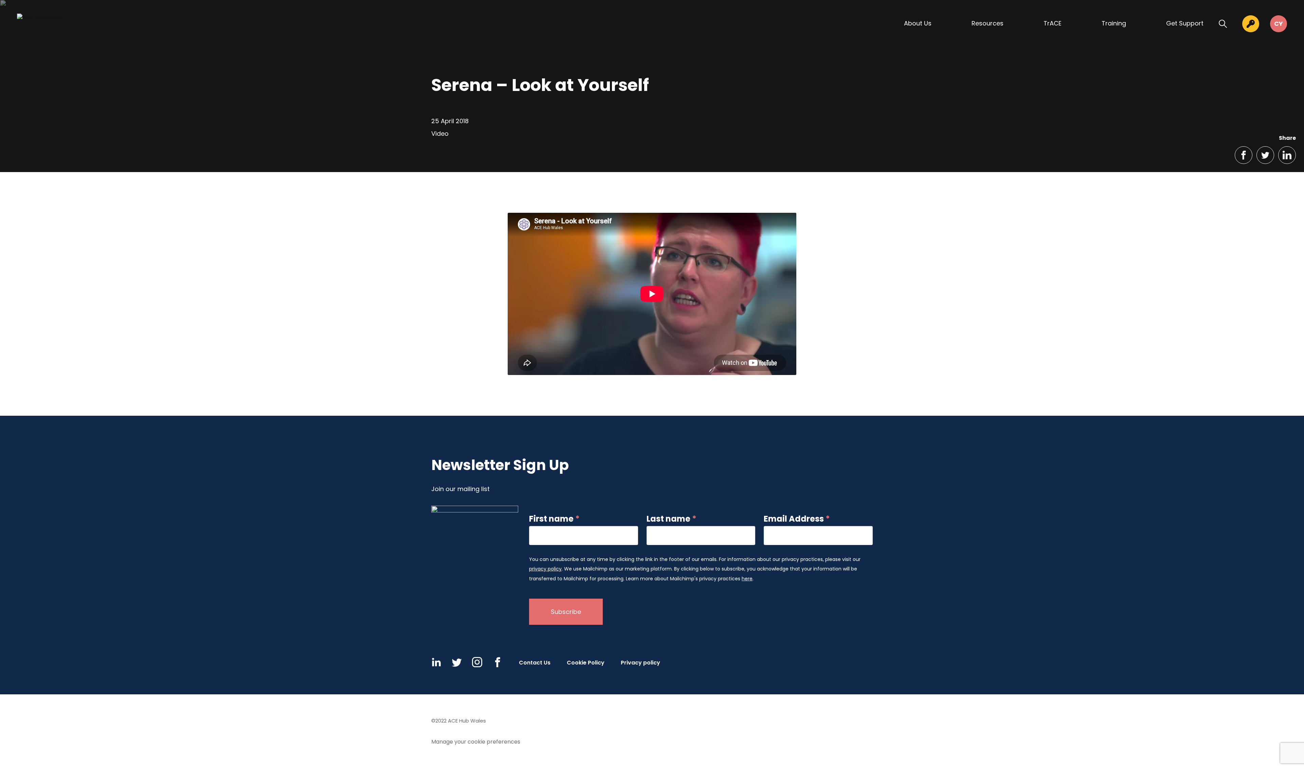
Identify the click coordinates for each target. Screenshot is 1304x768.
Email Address (797, 519)
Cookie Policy (585, 663)
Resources (987, 23)
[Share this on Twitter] (1265, 155)
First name (554, 519)
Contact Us (534, 663)
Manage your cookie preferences (475, 742)
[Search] (1222, 23)
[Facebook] (497, 662)
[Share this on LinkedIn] (1287, 155)
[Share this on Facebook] (1243, 155)
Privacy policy (640, 663)
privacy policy (545, 568)
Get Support (1184, 23)
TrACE (1053, 23)
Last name (671, 519)
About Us (917, 23)
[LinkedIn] (436, 662)
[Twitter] (457, 662)
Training (1114, 23)
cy (1278, 23)
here (747, 578)
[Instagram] (477, 662)
